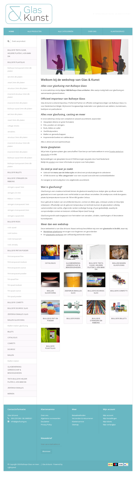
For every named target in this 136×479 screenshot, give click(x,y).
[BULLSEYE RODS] (73, 307)
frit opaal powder (15, 296)
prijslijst (52, 162)
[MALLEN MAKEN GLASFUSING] (119, 252)
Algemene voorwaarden (50, 418)
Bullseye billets (15, 172)
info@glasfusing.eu (19, 421)
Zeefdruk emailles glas (18, 314)
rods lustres (12, 233)
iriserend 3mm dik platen (17, 152)
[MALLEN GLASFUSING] (50, 279)
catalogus (12, 337)
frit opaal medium (15, 285)
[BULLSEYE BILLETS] (119, 307)
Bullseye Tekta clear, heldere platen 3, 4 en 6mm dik (19, 53)
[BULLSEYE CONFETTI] (119, 279)
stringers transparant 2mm (18, 210)
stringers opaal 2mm (16, 216)
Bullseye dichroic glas (18, 308)
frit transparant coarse (17, 268)
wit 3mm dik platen (15, 114)
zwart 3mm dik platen (16, 120)
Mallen (11, 355)
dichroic (11, 349)
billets (11, 331)
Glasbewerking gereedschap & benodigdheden (15, 370)
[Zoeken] (8, 41)
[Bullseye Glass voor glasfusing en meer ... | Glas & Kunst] (40, 14)
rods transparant (14, 239)
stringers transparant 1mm (18, 204)
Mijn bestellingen (110, 418)
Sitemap (75, 424)
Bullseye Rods (14, 221)
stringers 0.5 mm (14, 193)
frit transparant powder (17, 273)
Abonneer (46, 451)
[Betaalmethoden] (110, 464)
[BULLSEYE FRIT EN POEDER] (50, 307)
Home (11, 31)
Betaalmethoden (79, 415)
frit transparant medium (17, 262)
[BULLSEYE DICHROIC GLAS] (96, 279)
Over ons (92, 31)
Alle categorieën (65, 31)
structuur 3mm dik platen (17, 137)
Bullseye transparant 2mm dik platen (20, 69)
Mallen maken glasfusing (18, 325)
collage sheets (13, 126)
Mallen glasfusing (16, 320)
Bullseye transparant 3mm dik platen (20, 165)
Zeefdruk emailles (16, 388)
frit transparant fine (16, 256)
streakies (11, 131)
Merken (11, 393)
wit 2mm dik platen (15, 77)
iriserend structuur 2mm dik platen (19, 95)
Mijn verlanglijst (109, 424)
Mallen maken (13, 361)
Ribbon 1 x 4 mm (14, 198)
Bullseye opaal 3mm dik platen (20, 157)
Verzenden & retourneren (82, 418)
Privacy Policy (46, 424)
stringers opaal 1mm (16, 187)
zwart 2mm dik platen (16, 82)
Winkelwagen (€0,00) (104, 14)
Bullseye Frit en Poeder (18, 250)
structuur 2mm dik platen (17, 88)
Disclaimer (45, 421)
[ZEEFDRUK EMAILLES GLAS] (73, 279)
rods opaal (12, 227)
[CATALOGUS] (50, 252)
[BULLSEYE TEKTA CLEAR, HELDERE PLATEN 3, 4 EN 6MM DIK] (96, 252)
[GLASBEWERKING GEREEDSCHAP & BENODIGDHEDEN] (73, 252)
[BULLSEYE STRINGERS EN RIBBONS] (96, 307)
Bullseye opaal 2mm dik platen (20, 108)
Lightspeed (12, 467)
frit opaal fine (13, 279)
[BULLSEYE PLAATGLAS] (50, 335)
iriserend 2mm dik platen (17, 103)
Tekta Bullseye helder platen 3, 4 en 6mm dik (17, 380)
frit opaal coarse (14, 291)
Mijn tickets (107, 421)
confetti (11, 343)
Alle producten (34, 31)
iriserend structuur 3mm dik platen (19, 144)
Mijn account (123, 14)
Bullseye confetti (15, 302)
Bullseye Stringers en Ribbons (17, 179)
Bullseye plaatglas (16, 62)
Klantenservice (117, 31)
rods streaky (13, 244)
